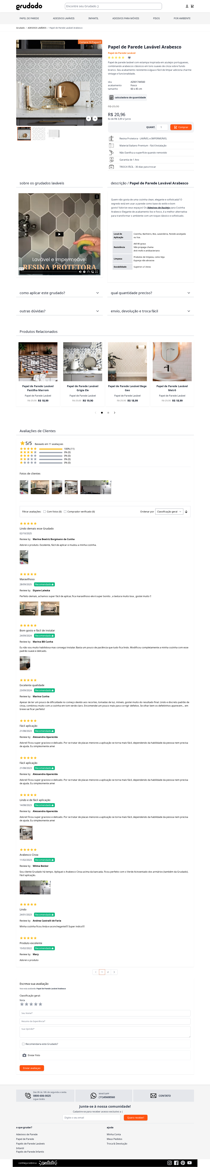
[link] (96, 972)
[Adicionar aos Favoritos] (129, 57)
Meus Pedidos (114, 1139)
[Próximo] (95, 118)
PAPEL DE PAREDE (29, 18)
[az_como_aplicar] (97, 293)
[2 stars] (26, 1004)
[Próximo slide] (114, 413)
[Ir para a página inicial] (29, 6)
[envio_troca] (189, 311)
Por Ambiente (182, 18)
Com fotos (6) (54, 511)
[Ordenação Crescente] (186, 511)
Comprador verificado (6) (81, 511)
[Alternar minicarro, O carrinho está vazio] (192, 6)
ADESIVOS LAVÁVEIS (63, 18)
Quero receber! (135, 1117)
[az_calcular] (189, 293)
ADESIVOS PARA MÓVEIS (125, 18)
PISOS (156, 18)
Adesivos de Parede (27, 1134)
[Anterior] (88, 118)
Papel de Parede (25, 1139)
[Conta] (187, 6)
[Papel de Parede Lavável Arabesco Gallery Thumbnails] (38, 133)
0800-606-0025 (42, 1095)
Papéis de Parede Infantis (30, 1151)
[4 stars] (35, 1004)
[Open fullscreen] (59, 83)
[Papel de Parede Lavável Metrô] (172, 361)
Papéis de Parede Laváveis (30, 1143)
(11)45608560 (107, 1097)
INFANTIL (93, 18)
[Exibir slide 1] (102, 413)
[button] (116, 57)
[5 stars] (40, 1004)
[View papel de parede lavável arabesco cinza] (39, 133)
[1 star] (22, 1004)
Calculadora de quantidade (130, 97)
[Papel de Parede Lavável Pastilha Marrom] (37, 361)
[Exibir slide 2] (108, 413)
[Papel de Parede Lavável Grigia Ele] (82, 361)
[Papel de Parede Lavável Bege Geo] (127, 361)
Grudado (20, 27)
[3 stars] (31, 1004)
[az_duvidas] (97, 311)
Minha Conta (114, 1134)
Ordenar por (147, 511)
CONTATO (165, 1095)
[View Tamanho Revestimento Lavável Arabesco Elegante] (53, 133)
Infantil (20, 1148)
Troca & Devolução (117, 1143)
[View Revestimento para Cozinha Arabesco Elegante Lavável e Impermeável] (24, 133)
